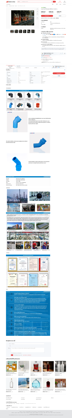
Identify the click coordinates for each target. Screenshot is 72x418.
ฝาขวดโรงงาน (21, 407)
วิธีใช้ (57, 4)
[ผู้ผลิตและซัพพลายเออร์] (10, 2)
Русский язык (27, 412)
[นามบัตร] (64, 69)
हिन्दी (46, 412)
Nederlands (37, 412)
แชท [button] (60, 15)
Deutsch (34, 412)
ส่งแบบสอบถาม (47, 15)
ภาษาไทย (49, 412)
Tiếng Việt (54, 412)
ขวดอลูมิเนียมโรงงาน (28, 407)
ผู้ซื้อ (52, 4)
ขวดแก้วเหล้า (22, 397)
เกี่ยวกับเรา (21, 411)
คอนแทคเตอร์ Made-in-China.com (41, 411)
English (16, 412)
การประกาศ (24, 411)
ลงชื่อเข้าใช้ (43, 62)
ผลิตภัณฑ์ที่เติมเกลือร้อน (9, 397)
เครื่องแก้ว (52, 397)
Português (21, 412)
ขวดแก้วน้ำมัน (23, 399)
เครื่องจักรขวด (34, 407)
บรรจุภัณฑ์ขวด (40, 407)
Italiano (31, 412)
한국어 (42, 412)
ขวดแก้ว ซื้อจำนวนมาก (46, 407)
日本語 (44, 412)
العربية (39, 412)
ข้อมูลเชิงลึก (51, 411)
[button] (48, 67)
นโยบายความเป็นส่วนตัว (34, 411)
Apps (60, 4)
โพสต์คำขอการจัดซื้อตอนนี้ (27, 355)
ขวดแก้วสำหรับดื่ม (8, 399)
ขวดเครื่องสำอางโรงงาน (15, 407)
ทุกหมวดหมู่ (8, 4)
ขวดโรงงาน (8, 407)
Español (18, 412)
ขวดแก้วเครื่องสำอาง (38, 397)
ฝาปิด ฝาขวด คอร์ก (38, 399)
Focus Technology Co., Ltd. (37, 414)
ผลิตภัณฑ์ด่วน (47, 411)
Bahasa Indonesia (58, 412)
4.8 (55, 67)
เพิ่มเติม (7, 408)
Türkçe (51, 412)
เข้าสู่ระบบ (64, 2)
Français (24, 412)
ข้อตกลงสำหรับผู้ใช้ (28, 411)
